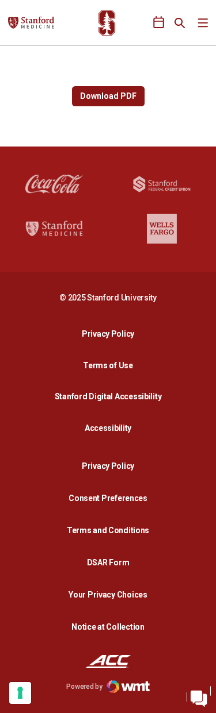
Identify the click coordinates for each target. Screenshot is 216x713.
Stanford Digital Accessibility (111, 396)
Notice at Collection (107, 626)
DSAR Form (108, 562)
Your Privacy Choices (108, 594)
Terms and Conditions (108, 530)
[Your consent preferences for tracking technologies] (20, 693)
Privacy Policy (111, 333)
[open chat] (198, 696)
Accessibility (111, 428)
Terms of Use (108, 365)
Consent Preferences (108, 498)
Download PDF (108, 96)
